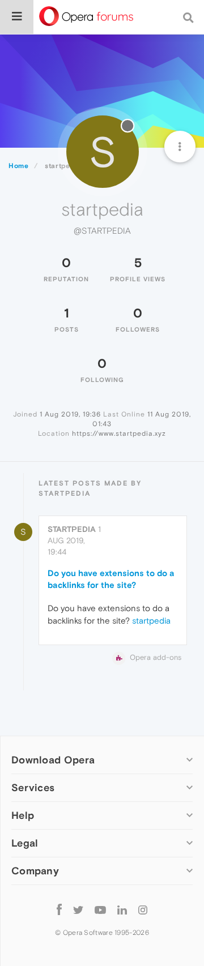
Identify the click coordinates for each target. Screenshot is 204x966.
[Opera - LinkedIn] (122, 909)
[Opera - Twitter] (78, 909)
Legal (25, 843)
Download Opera (53, 760)
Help (22, 815)
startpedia (72, 529)
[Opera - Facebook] (59, 909)
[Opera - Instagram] (143, 909)
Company (35, 871)
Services (32, 787)
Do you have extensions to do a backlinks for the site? (111, 579)
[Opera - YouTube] (100, 909)
